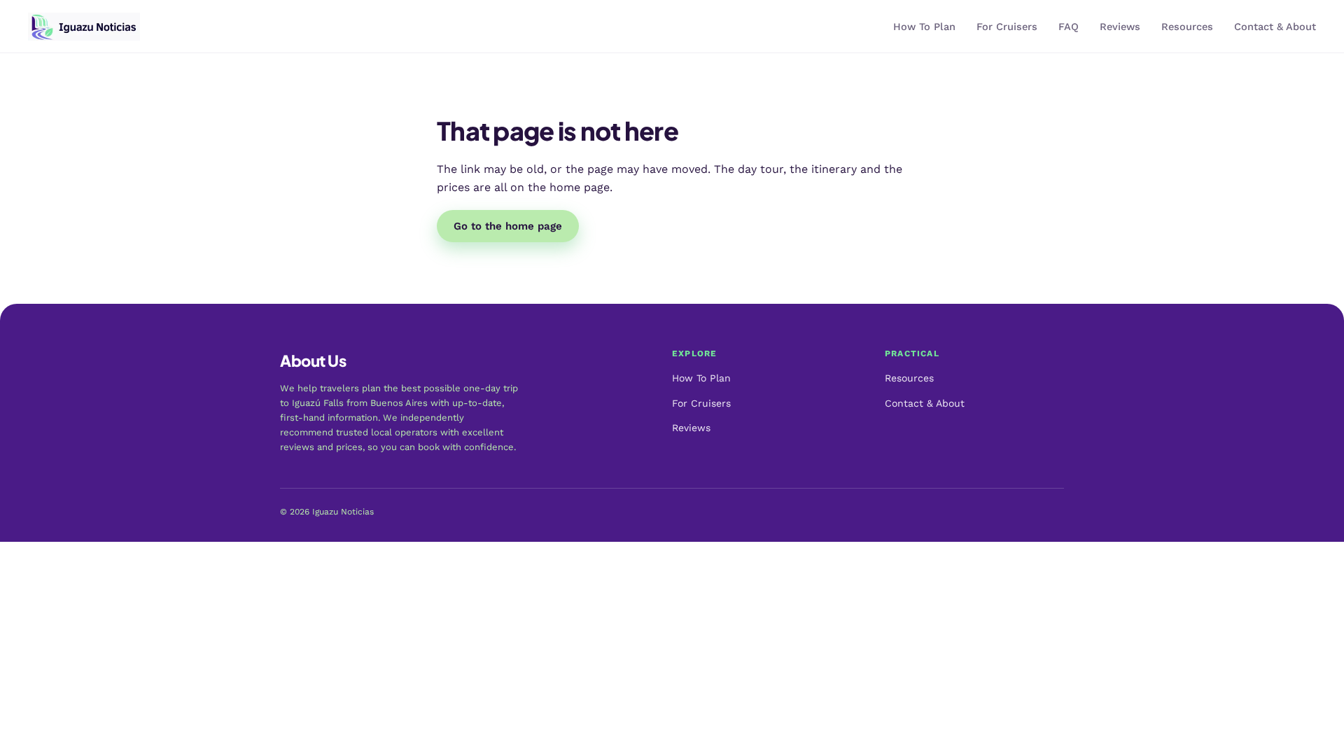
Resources (1187, 27)
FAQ (1068, 27)
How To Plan (924, 27)
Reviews (1120, 27)
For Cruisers (1006, 27)
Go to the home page (508, 226)
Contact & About (1275, 27)
